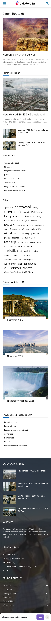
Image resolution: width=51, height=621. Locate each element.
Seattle (32, 242)
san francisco (23, 242)
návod (8, 233)
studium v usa (25, 246)
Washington (28, 259)
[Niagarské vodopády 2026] (25, 382)
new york (9, 224)
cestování (23, 206)
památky (25, 233)
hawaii (26, 212)
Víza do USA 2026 (11, 163)
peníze (35, 233)
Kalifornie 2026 (15, 320)
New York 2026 (15, 356)
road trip (10, 241)
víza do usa (24, 255)
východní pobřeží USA (12, 260)
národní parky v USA (31, 229)
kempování (11, 216)
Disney (35, 208)
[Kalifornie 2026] (25, 303)
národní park (24, 225)
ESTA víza (8, 167)
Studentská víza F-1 (12, 178)
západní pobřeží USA (12, 272)
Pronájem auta (10, 422)
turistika (11, 250)
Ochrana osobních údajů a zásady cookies (20, 566)
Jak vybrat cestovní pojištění (16, 430)
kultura (26, 216)
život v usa (27, 272)
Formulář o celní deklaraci (15, 190)
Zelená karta (9, 182)
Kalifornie (37, 212)
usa (15, 255)
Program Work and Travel (15, 170)
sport (6, 246)
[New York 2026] (25, 342)
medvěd (34, 221)
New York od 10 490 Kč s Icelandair (24, 114)
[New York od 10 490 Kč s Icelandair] (25, 94)
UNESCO (8, 255)
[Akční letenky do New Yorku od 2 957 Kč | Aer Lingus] (9, 511)
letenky (36, 216)
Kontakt (6, 570)
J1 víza (7, 174)
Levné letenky (10, 426)
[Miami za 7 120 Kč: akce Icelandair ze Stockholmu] (9, 133)
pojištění (16, 237)
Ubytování (8, 434)
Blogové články (9, 562)
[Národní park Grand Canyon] (25, 34)
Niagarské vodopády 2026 (20, 400)
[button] (47, 3)
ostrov (17, 233)
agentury (8, 207)
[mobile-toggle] (4, 3)
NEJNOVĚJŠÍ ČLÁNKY (13, 464)
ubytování (25, 251)
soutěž (39, 242)
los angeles (25, 221)
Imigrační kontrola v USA (14, 186)
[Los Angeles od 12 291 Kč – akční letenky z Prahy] (9, 145)
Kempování (9, 438)
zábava (27, 268)
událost (35, 251)
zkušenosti (12, 267)
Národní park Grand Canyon (19, 54)
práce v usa (28, 237)
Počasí (7, 441)
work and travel (13, 263)
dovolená (12, 211)
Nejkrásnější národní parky (15, 445)
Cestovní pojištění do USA (13, 558)
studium (13, 246)
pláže (7, 237)
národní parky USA (12, 229)
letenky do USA (12, 220)
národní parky (38, 225)
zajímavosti (30, 263)
